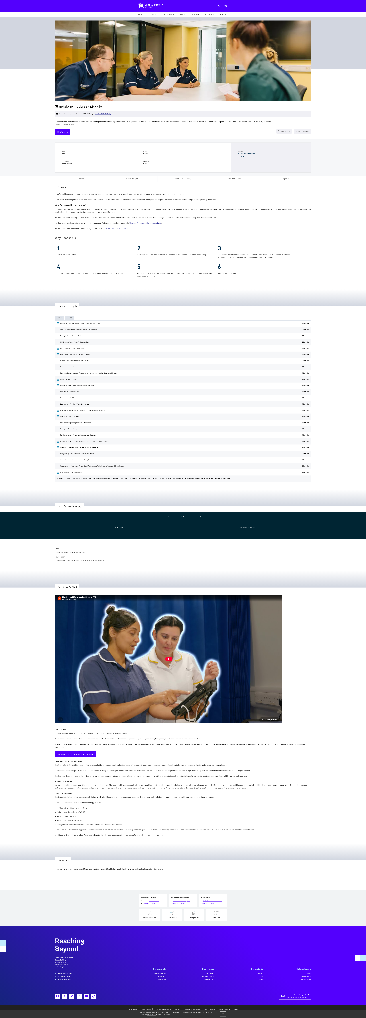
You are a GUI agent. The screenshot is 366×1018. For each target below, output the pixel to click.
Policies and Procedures (163, 1009)
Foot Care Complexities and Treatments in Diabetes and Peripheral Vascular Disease (184, 373)
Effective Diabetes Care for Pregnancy (184, 348)
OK (223, 1014)
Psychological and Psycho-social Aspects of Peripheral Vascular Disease (184, 441)
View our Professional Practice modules (145, 223)
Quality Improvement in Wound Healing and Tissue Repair (184, 447)
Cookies (177, 1009)
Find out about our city (216, 915)
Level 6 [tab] (69, 318)
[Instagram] (71, 996)
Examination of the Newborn (184, 367)
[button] (141, 14)
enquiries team (154, 901)
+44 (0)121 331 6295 (149, 903)
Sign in (236, 1009)
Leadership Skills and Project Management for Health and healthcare (184, 410)
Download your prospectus (194, 915)
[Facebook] (57, 996)
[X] (64, 996)
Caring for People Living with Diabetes (184, 336)
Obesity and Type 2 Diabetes (184, 416)
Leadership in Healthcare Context (184, 398)
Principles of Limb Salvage (184, 429)
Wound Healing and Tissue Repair (184, 472)
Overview (80, 179)
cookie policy (151, 1015)
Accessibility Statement (192, 1009)
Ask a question (306, 979)
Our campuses (209, 979)
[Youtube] (86, 996)
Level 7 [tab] (59, 318)
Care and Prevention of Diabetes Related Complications (184, 330)
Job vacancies (161, 979)
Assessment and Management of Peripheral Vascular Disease (184, 323)
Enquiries (285, 179)
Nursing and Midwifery (246, 153)
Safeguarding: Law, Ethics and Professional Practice (184, 454)
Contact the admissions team (212, 901)
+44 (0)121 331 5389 (179, 903)
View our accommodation (149, 915)
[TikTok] (93, 996)
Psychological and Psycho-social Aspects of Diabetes (184, 435)
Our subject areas (208, 976)
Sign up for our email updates (298, 996)
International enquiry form (181, 901)
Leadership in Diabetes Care (184, 392)
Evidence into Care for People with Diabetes (184, 361)
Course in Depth (132, 179)
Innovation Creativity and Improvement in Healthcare (184, 385)
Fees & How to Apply (183, 179)
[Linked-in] (79, 996)
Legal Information (210, 1009)
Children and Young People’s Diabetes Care (184, 342)
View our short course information (117, 229)
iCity (261, 976)
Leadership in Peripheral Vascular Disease (184, 404)
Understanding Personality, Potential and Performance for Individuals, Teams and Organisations (184, 466)
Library (260, 979)
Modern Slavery (224, 1009)
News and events (160, 973)
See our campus (172, 915)
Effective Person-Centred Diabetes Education (184, 354)
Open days (307, 973)
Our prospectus (306, 976)
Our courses (210, 973)
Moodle (260, 973)
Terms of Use (132, 1009)
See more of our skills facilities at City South (75, 755)
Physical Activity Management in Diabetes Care (184, 423)
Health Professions (245, 157)
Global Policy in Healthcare (184, 379)
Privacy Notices (146, 1009)
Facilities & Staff (234, 179)
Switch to (103, 114)
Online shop (162, 976)
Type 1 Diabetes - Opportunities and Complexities (184, 460)
